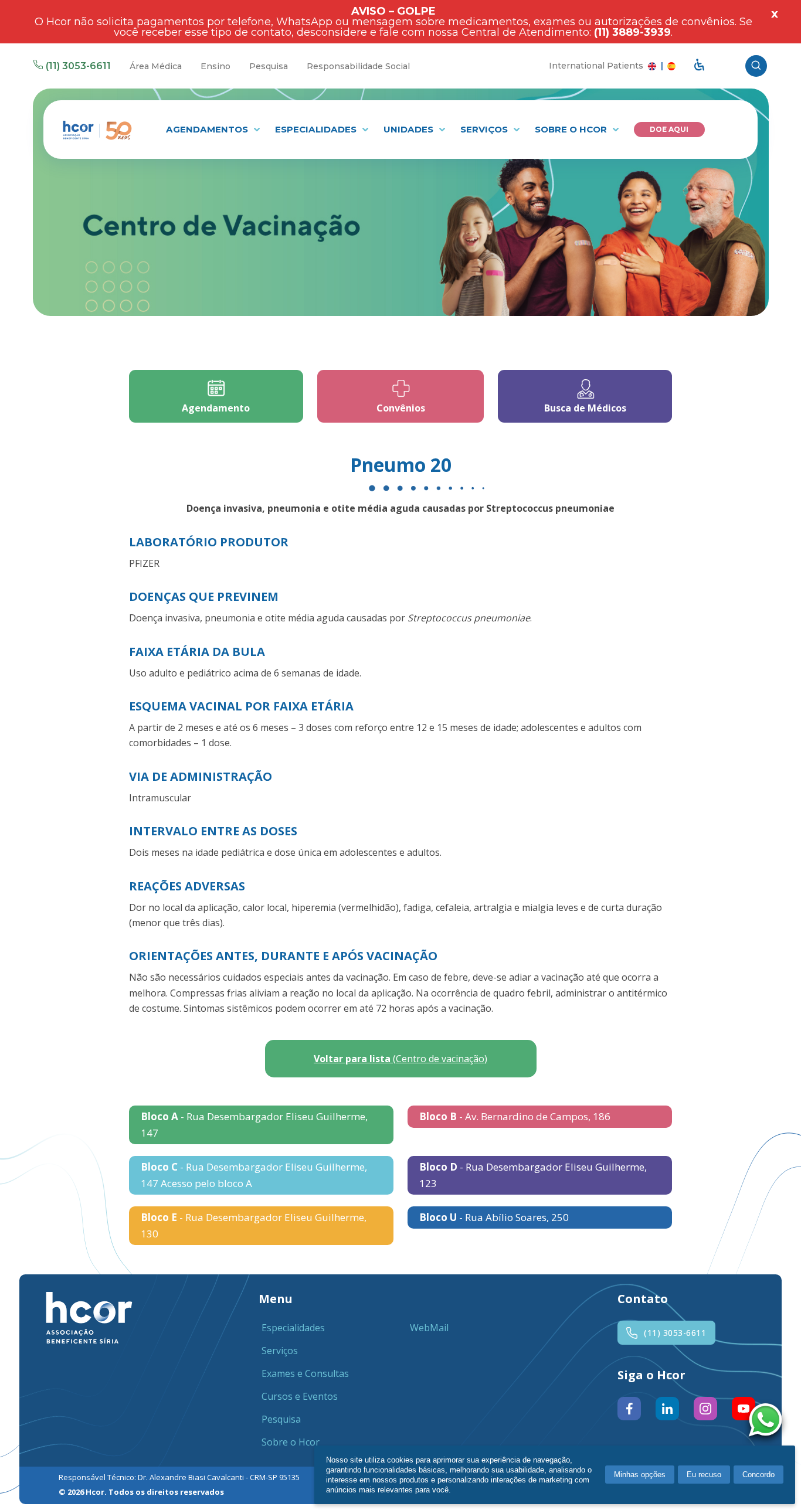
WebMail (429, 1327)
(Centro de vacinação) (400, 1058)
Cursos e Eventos (300, 1396)
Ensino (215, 66)
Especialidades (317, 129)
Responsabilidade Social (358, 66)
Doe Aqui (669, 129)
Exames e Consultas (305, 1373)
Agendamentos (208, 129)
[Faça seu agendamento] (768, 1421)
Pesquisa (268, 66)
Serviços (485, 129)
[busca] (756, 66)
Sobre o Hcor (572, 129)
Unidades (409, 129)
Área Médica (156, 66)
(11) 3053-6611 (78, 66)
